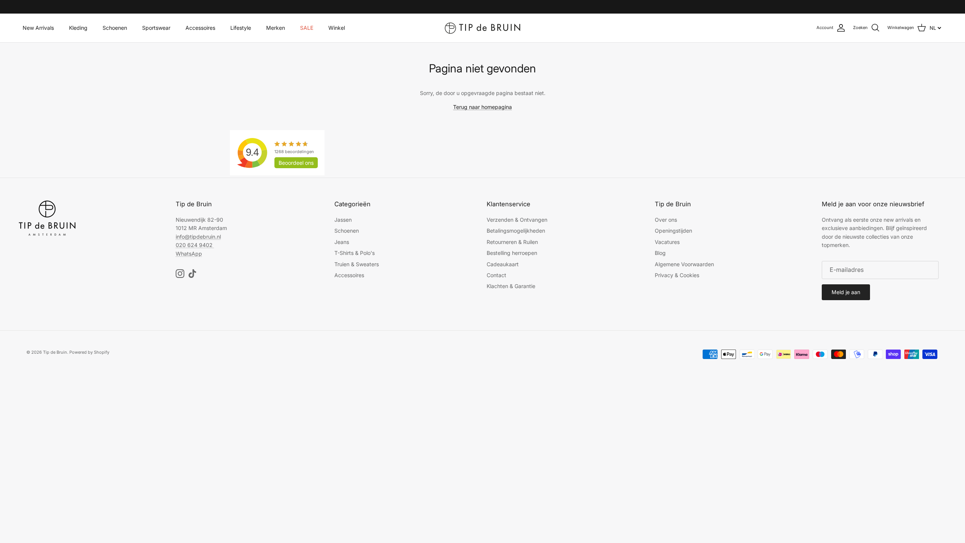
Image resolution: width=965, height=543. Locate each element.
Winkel (336, 28)
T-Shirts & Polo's (354, 253)
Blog (660, 253)
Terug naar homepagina (482, 107)
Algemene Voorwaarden (684, 264)
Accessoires (200, 28)
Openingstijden (673, 230)
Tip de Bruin (55, 352)
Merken (275, 28)
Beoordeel (296, 163)
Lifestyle (240, 28)
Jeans (341, 242)
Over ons (666, 219)
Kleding (78, 28)
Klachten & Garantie (511, 286)
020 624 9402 (194, 245)
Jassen (343, 219)
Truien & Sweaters (356, 264)
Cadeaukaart (503, 264)
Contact (496, 275)
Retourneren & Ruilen (512, 242)
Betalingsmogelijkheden (516, 230)
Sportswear (156, 28)
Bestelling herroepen (512, 253)
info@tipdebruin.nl (198, 236)
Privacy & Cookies (677, 275)
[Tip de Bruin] (482, 28)
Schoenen (115, 28)
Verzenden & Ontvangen (517, 219)
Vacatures (667, 242)
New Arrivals (38, 28)
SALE (306, 28)
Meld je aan (846, 292)
